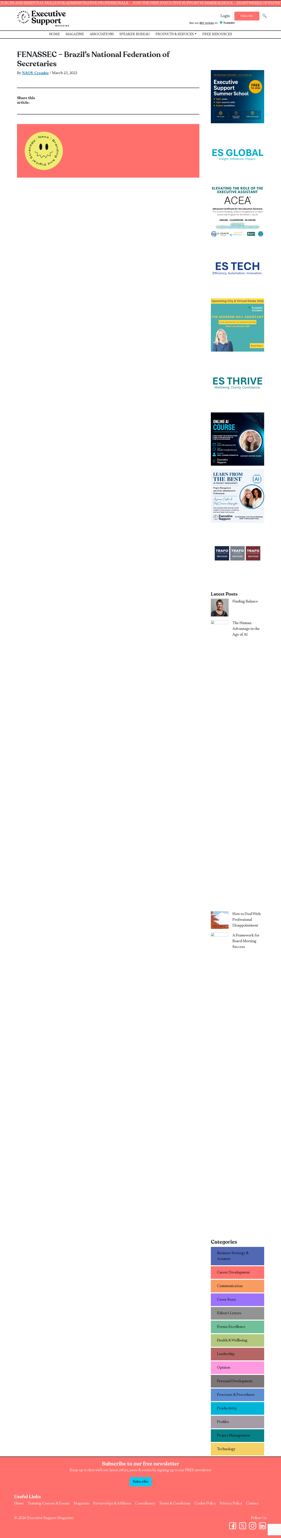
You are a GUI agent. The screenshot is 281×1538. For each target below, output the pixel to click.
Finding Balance (245, 601)
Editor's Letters (229, 1313)
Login (225, 16)
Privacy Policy (231, 1503)
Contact (252, 1503)
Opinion (223, 1368)
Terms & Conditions (175, 1503)
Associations (102, 34)
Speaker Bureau (134, 34)
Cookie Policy (205, 1503)
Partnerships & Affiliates (112, 1503)
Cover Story (226, 1300)
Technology (226, 1449)
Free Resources (217, 34)
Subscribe (247, 16)
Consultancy (145, 1503)
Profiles (223, 1422)
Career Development (233, 1272)
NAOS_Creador (35, 73)
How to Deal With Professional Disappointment (246, 919)
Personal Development (235, 1381)
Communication (230, 1286)
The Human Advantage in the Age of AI (246, 629)
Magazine (75, 34)
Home (54, 34)
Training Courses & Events (49, 1503)
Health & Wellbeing (232, 1340)
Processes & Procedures (236, 1395)
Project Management (233, 1436)
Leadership (226, 1354)
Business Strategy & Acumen (233, 1256)
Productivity (227, 1408)
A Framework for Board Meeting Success (245, 941)
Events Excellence (231, 1327)
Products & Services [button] (174, 34)
